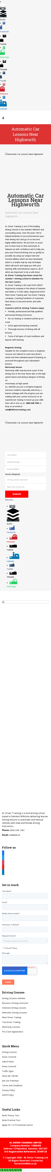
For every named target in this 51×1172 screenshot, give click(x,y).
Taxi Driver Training (11, 1022)
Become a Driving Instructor (15, 1003)
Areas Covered (9, 1056)
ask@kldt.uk (14, 835)
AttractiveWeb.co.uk (25, 1163)
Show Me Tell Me (10, 1075)
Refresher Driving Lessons (14, 1012)
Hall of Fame (8, 1061)
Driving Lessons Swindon (13, 998)
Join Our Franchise (10, 1080)
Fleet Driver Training (11, 1017)
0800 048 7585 (17, 830)
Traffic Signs (8, 1071)
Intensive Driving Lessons (14, 1007)
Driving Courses (9, 1052)
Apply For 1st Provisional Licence (17, 1125)
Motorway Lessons (11, 1026)
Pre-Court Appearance (12, 1031)
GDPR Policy (8, 1095)
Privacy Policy (8, 1090)
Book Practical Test (11, 1120)
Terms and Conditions (12, 1085)
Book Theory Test (10, 1115)
